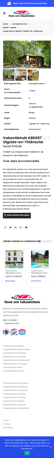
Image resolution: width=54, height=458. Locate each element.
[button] (39, 241)
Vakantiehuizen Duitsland (14, 353)
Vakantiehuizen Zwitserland (16, 408)
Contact (6, 424)
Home (6, 420)
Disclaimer (8, 427)
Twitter (10, 227)
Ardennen (8, 271)
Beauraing (10, 280)
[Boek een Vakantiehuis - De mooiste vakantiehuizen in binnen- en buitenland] (21, 13)
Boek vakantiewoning (18, 215)
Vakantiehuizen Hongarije (15, 363)
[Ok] (50, 447)
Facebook (5, 227)
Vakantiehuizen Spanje (13, 401)
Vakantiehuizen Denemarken (16, 349)
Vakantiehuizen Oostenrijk (15, 390)
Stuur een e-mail (11, 323)
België (15, 271)
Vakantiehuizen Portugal (14, 393)
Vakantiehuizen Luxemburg (15, 383)
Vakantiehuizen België (13, 345)
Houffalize (36, 280)
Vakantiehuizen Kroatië (14, 371)
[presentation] (3, 54)
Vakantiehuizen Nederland (15, 386)
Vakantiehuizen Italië (12, 367)
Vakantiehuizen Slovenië (14, 397)
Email (26, 227)
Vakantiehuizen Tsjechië (14, 404)
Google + (21, 227)
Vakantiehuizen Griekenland (16, 360)
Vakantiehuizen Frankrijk (14, 356)
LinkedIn (15, 227)
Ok (27, 453)
